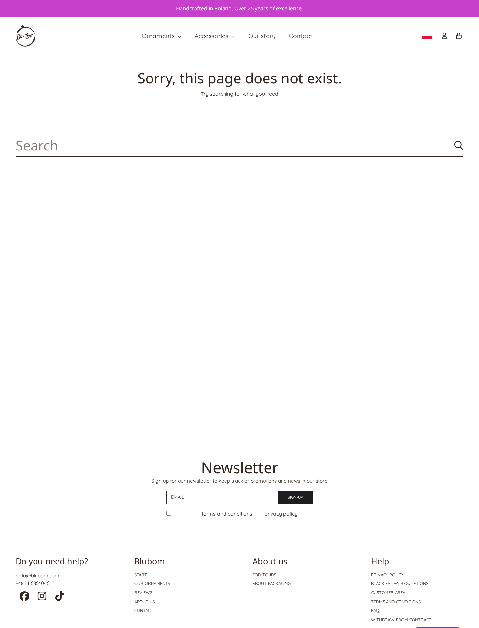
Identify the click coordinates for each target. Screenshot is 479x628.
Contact (143, 610)
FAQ (375, 610)
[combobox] (239, 145)
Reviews (143, 592)
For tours (264, 574)
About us (144, 601)
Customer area (388, 592)
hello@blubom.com (37, 575)
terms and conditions (227, 513)
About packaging (272, 583)
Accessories (212, 36)
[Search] (459, 145)
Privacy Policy (387, 574)
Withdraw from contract (401, 619)
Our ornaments (152, 583)
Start (140, 574)
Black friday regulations (399, 583)
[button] (459, 36)
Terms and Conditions (396, 601)
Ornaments (159, 36)
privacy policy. (281, 513)
